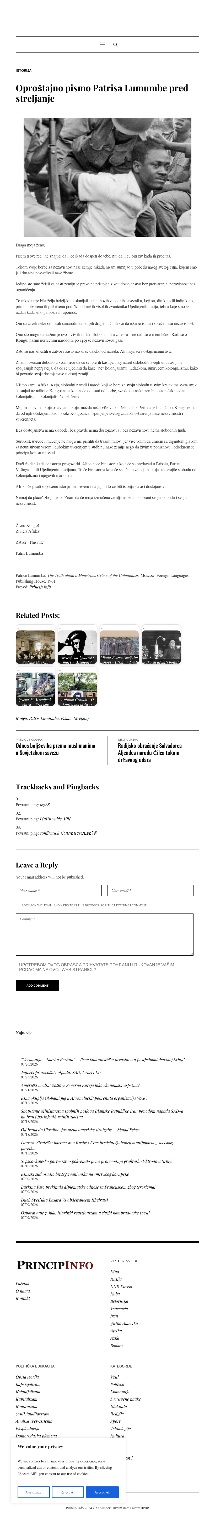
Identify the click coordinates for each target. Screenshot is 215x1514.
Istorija (23, 71)
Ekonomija (120, 1391)
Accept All (102, 1492)
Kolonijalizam (28, 1391)
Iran (114, 1316)
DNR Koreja (121, 1286)
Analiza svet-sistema (34, 1421)
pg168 (45, 804)
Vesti (114, 1377)
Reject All (68, 1492)
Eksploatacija (27, 1428)
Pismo (66, 718)
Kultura (117, 1436)
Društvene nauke (125, 1399)
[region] (68, 1470)
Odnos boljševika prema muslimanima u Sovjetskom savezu (55, 748)
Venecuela (119, 1308)
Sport (115, 1421)
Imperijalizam (28, 1384)
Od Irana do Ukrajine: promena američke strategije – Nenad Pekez (80, 1129)
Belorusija (119, 1301)
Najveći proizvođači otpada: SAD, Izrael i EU (61, 1072)
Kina (114, 1271)
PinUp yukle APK (55, 818)
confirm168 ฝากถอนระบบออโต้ (68, 833)
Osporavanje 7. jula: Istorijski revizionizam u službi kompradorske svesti (85, 1212)
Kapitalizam (26, 1399)
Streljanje (82, 718)
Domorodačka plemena (36, 1436)
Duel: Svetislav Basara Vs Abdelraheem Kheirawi (64, 1200)
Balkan (116, 1345)
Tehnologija (120, 1428)
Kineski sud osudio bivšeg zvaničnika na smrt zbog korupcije (75, 1174)
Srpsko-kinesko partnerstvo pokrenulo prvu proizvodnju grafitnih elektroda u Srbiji (96, 1161)
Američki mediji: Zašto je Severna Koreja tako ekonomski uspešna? (80, 1085)
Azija (114, 1338)
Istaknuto (118, 1406)
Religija (117, 1413)
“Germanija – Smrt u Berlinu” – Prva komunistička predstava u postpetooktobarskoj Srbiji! (103, 1059)
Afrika (116, 1330)
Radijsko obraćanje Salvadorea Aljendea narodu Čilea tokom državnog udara (150, 752)
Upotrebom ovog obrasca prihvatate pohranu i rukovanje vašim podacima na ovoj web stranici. (96, 967)
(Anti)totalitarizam (33, 1413)
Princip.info (40, 586)
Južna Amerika (124, 1323)
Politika (117, 1384)
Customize (33, 1492)
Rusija (116, 1279)
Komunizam (26, 1406)
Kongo (21, 718)
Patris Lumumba (44, 718)
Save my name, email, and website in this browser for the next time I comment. (84, 905)
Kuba (115, 1293)
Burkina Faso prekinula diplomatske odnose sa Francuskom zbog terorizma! (88, 1187)
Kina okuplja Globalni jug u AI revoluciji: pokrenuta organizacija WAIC (84, 1098)
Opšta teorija (27, 1377)
